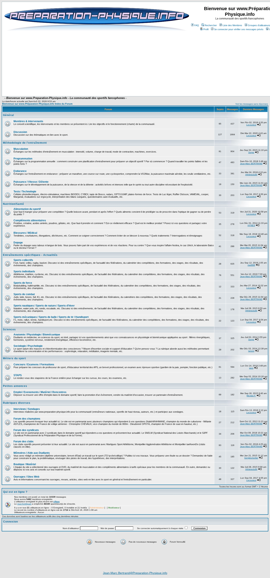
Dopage (18, 242)
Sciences (9, 329)
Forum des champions (27, 418)
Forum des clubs (24, 441)
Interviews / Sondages (27, 409)
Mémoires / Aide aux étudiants (32, 452)
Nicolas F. (251, 395)
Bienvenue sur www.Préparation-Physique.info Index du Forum (37, 104)
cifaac (56, 501)
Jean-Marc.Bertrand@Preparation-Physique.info (135, 573)
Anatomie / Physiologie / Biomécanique (37, 334)
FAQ (196, 25)
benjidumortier (251, 458)
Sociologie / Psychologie (28, 345)
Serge (251, 152)
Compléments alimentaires (30, 220)
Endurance (20, 171)
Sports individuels (24, 271)
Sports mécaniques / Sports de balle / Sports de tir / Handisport (51, 317)
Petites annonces (15, 386)
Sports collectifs (23, 260)
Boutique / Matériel (25, 464)
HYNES (251, 225)
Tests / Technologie (25, 191)
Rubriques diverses (16, 402)
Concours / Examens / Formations (34, 364)
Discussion (20, 132)
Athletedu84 (251, 174)
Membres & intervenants (28, 121)
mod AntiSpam (24, 504)
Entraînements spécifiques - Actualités (30, 255)
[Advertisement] (108, 83)
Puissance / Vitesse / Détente (31, 181)
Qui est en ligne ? (15, 491)
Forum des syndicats (26, 430)
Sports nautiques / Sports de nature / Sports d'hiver (44, 305)
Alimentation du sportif (27, 209)
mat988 (251, 265)
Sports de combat (24, 294)
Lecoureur (251, 125)
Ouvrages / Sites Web (26, 476)
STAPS (18, 375)
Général (8, 115)
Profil (205, 29)
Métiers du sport (14, 358)
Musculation (21, 148)
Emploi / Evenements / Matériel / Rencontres (40, 392)
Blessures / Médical (25, 232)
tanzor (251, 351)
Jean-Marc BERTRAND (251, 163)
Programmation (23, 158)
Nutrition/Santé (13, 204)
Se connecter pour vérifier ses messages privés (238, 29)
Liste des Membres (232, 25)
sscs (251, 368)
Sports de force (23, 282)
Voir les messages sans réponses (251, 104)
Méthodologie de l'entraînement (25, 142)
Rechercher (211, 25)
